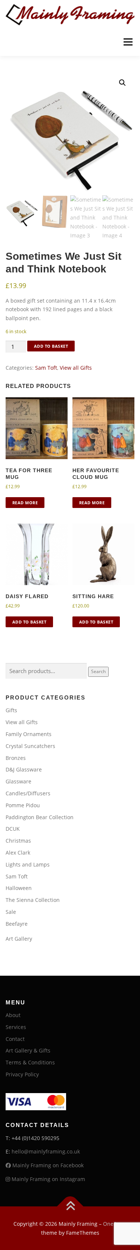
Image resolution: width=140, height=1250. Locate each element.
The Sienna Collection (33, 899)
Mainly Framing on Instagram (47, 1179)
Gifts (11, 710)
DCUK (13, 828)
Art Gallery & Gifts (28, 1050)
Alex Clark (18, 852)
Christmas (18, 840)
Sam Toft (46, 367)
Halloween (19, 887)
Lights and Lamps (28, 864)
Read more (25, 502)
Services (16, 1026)
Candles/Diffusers (28, 793)
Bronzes (16, 757)
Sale (11, 911)
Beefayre (17, 923)
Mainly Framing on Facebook (47, 1165)
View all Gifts (76, 367)
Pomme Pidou (23, 805)
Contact (15, 1038)
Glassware (18, 781)
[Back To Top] (70, 1206)
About (13, 1015)
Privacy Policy (22, 1074)
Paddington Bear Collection (40, 817)
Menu (127, 41)
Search (98, 671)
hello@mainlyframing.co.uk (46, 1151)
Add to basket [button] (29, 622)
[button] (122, 82)
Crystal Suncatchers (30, 745)
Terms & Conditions (30, 1062)
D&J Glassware (24, 769)
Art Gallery (19, 938)
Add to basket (51, 346)
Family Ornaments (29, 734)
